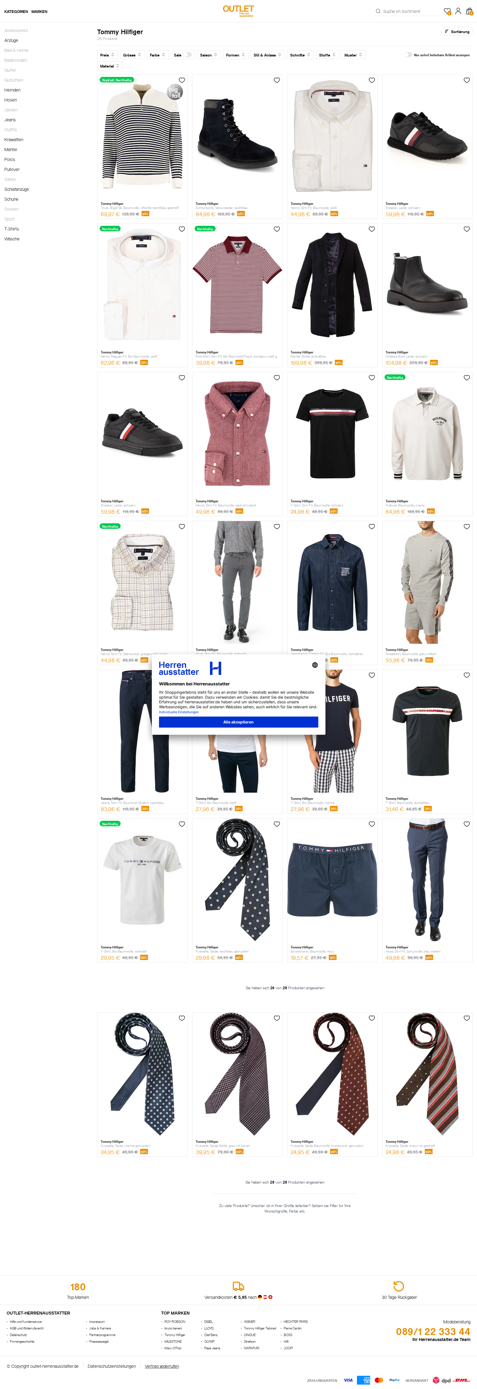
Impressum (97, 1321)
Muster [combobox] (350, 55)
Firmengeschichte (22, 1341)
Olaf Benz (211, 1334)
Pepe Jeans (212, 1347)
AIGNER (249, 1321)
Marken (39, 11)
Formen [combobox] (232, 55)
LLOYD (209, 1327)
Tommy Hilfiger (175, 1334)
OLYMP (209, 1341)
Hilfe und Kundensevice (26, 1321)
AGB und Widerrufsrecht (26, 1327)
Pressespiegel (98, 1341)
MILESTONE (173, 1341)
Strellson (250, 1341)
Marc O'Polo (173, 1347)
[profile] (458, 11)
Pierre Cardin (292, 1327)
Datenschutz (18, 1334)
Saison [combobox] (206, 55)
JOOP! (288, 1347)
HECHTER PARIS (296, 1321)
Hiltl (286, 1341)
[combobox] (411, 11)
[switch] (187, 54)
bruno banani (173, 1327)
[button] (183, 54)
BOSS (288, 1334)
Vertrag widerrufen (162, 1366)
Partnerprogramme (102, 1334)
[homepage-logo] (238, 11)
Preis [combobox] (104, 55)
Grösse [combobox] (129, 55)
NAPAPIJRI (251, 1347)
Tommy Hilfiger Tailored (260, 1327)
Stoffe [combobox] (324, 55)
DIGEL (208, 1321)
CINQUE (250, 1334)
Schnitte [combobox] (297, 55)
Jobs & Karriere (100, 1327)
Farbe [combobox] (155, 55)
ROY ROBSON (175, 1321)
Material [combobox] (107, 66)
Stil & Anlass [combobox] (265, 55)
